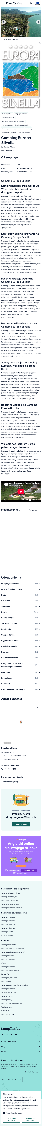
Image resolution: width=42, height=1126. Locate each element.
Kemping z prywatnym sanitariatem (13, 121)
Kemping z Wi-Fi (7, 114)
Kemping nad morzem (8, 967)
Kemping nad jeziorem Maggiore (11, 908)
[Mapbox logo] (6, 743)
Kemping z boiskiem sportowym (11, 970)
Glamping (28, 129)
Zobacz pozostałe (7, 935)
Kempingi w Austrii (7, 932)
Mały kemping (5, 1011)
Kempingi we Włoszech (8, 917)
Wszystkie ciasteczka (14, 1113)
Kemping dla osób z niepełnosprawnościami (16, 125)
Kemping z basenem (8, 117)
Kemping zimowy (6, 1000)
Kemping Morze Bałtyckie (9, 897)
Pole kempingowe (24, 133)
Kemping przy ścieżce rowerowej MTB (13, 952)
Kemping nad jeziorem (9, 133)
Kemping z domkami (21, 114)
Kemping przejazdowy (8, 959)
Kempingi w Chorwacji (8, 928)
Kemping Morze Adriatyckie (10, 904)
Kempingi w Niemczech (8, 924)
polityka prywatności (22, 1108)
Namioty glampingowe (8, 992)
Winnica (3, 963)
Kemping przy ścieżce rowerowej (12, 129)
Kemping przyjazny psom (9, 978)
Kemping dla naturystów (9, 945)
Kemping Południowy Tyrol (9, 900)
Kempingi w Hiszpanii (8, 921)
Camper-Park (5, 974)
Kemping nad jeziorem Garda (10, 893)
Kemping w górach (7, 996)
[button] (21, 583)
